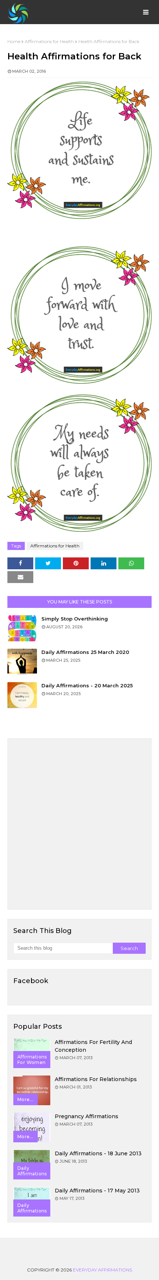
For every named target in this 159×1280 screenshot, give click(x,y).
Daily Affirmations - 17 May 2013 (97, 1190)
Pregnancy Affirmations (86, 1116)
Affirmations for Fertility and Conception (93, 1046)
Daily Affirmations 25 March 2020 (85, 652)
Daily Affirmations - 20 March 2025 (87, 685)
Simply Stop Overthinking (74, 619)
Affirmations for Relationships (96, 1079)
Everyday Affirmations (102, 1270)
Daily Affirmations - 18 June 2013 (98, 1153)
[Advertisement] (79, 824)
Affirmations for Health (49, 41)
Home (13, 41)
